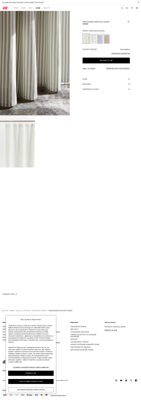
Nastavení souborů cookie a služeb (31, 390)
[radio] (86, 38)
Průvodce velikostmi (120, 53)
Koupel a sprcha (23, 310)
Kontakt (74, 339)
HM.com (5, 310)
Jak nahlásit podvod (79, 342)
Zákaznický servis (78, 326)
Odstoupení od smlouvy (80, 347)
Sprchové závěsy (39, 310)
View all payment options (58, 395)
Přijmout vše (31, 373)
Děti (30, 8)
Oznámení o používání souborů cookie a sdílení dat (31, 367)
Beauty (47, 8)
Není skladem (125, 49)
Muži (23, 8)
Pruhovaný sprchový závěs (60, 310)
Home (38, 8)
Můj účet (74, 329)
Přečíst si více (111, 330)
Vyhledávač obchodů (79, 332)
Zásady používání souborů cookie (84, 344)
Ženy (16, 8)
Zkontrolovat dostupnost (118, 68)
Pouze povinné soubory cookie (31, 381)
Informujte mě (106, 60)
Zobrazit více (8, 294)
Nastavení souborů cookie (82, 350)
